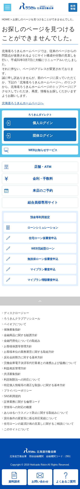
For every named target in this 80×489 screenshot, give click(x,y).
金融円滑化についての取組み (22, 340)
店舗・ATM (42, 167)
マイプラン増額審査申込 (43, 279)
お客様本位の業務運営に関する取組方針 (29, 351)
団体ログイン (43, 135)
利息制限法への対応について (22, 379)
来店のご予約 (43, 190)
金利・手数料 (43, 178)
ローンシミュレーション (43, 227)
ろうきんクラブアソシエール (22, 318)
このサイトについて (16, 429)
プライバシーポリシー (18, 390)
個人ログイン (43, 123)
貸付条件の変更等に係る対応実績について (30, 418)
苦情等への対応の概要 (18, 407)
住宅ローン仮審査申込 (43, 238)
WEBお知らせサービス (42, 150)
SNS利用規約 (12, 396)
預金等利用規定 (40, 217)
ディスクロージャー (16, 313)
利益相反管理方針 (15, 368)
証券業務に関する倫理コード (22, 401)
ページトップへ (40, 301)
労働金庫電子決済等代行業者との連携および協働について (40, 362)
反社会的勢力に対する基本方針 (23, 357)
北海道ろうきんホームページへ (23, 103)
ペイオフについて (15, 324)
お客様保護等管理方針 (18, 346)
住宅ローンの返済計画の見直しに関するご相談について (39, 423)
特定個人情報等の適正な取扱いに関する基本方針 (34, 385)
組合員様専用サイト (43, 202)
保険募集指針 (12, 329)
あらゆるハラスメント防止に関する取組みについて (36, 412)
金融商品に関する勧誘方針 (20, 335)
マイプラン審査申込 (42, 269)
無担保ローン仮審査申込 (43, 258)
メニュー (7, 7)
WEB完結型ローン (43, 248)
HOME (6, 19)
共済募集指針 (12, 373)
